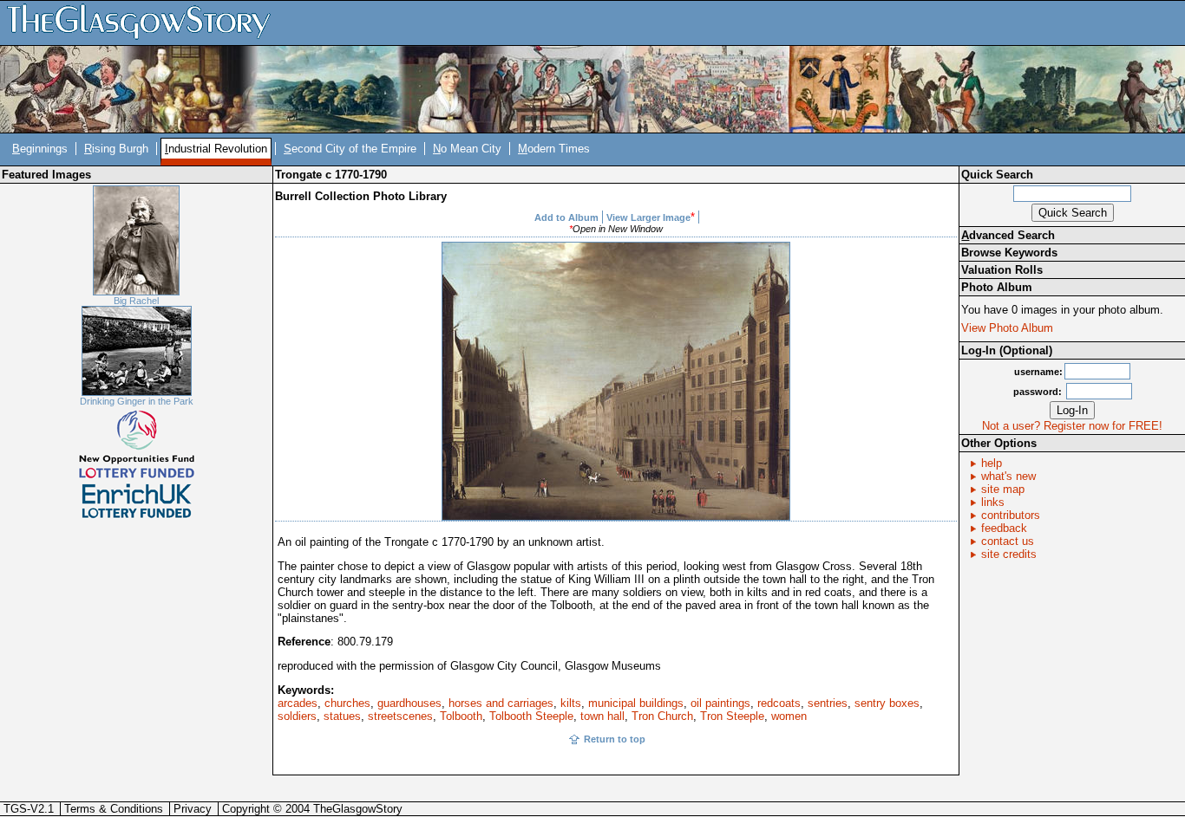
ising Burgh (116, 148)
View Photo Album (1007, 327)
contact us (1007, 541)
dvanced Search (1008, 235)
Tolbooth (461, 716)
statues (342, 716)
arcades (298, 703)
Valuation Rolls (1002, 269)
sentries (828, 703)
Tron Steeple (732, 716)
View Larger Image (648, 217)
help (991, 463)
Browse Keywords (1009, 252)
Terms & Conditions (113, 808)
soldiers (297, 716)
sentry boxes (887, 703)
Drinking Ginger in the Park (136, 401)
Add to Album (566, 217)
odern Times (554, 148)
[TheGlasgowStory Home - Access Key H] (145, 22)
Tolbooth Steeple (531, 716)
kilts (570, 703)
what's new (1008, 476)
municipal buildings (636, 703)
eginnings (40, 148)
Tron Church (662, 716)
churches (347, 703)
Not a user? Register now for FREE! (1072, 425)
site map (1003, 489)
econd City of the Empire (350, 148)
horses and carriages (500, 703)
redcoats (779, 703)
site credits (1009, 554)
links (993, 502)
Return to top (614, 739)
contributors (1010, 515)
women (789, 716)
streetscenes (400, 716)
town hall (602, 716)
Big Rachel (136, 300)
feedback (1004, 528)
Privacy (192, 808)
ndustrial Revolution (216, 148)
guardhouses (409, 703)
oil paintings (720, 703)
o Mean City (467, 148)
